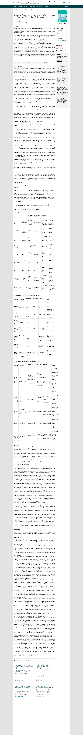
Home (15, 6)
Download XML (62, 33)
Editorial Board (32, 6)
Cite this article (63, 40)
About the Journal (21, 6)
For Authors (39, 6)
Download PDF (20, 680)
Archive (46, 6)
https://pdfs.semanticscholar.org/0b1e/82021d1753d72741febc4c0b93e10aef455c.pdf (29, 608)
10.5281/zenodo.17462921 (20, 21)
